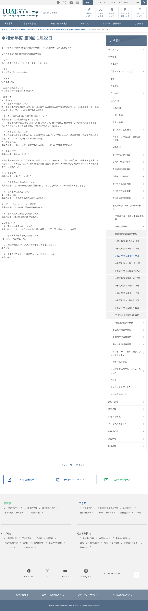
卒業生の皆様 (111, 14)
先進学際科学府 (11, 543)
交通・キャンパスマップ (122, 71)
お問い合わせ (124, 2)
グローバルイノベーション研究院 (19, 547)
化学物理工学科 (86, 513)
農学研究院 (12, 538)
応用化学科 (128, 508)
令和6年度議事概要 (121, 169)
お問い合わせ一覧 (122, 479)
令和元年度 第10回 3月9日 (127, 241)
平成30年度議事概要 (122, 330)
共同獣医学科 (34, 513)
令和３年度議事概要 (122, 191)
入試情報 (139, 23)
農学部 (7, 503)
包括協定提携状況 (119, 394)
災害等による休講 (50, 13)
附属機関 (112, 446)
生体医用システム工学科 (107, 508)
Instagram (78, 2)
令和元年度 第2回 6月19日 (127, 300)
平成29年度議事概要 (122, 337)
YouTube (71, 2)
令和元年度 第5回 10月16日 (127, 278)
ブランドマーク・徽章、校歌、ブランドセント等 (126, 353)
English (136, 2)
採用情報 (84, 547)
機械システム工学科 (106, 513)
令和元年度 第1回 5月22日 (127, 308)
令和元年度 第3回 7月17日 (127, 293)
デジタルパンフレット (74, 479)
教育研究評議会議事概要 (76, 30)
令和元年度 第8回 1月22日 (127, 256)
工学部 (82, 503)
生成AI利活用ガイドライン (123, 387)
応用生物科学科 (30, 508)
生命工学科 (87, 508)
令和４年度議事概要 (122, 183)
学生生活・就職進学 (112, 23)
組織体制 (31, 30)
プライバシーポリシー (88, 595)
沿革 (113, 79)
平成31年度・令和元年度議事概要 (51, 30)
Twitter (64, 2)
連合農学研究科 (55, 543)
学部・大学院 (30, 23)
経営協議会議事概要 (124, 322)
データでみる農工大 (117, 424)
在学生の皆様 (100, 14)
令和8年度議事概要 (121, 155)
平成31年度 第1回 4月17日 (127, 315)
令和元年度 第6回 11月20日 (127, 271)
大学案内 (8, 23)
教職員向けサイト (131, 543)
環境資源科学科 (48, 508)
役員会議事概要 (122, 226)
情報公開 (112, 409)
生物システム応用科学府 (33, 543)
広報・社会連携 (115, 416)
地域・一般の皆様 (140, 14)
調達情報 (112, 439)
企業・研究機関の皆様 (125, 14)
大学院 (7, 533)
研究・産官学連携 (59, 23)
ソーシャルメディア (115, 573)
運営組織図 (118, 122)
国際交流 (85, 23)
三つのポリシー (118, 93)
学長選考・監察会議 (122, 129)
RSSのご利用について (122, 595)
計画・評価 (113, 402)
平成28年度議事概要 (122, 344)
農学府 (50, 538)
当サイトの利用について (53, 595)
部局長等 (117, 147)
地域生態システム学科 (14, 513)
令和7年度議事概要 (121, 162)
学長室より (113, 49)
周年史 (114, 380)
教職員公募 (113, 431)
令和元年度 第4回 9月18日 (127, 285)
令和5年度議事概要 (121, 176)
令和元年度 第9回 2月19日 (127, 248)
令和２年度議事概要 (122, 198)
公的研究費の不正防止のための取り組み (126, 371)
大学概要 (22, 30)
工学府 (39, 538)
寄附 (87, 3)
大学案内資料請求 (26, 479)
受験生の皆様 (89, 14)
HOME (4, 30)
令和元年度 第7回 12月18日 (127, 263)
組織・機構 (118, 115)
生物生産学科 (13, 508)
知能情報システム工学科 (130, 513)
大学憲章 (115, 86)
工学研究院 (26, 538)
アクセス (112, 2)
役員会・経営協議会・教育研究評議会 (127, 138)
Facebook (58, 2)
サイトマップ (100, 2)
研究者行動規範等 (119, 362)
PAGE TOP (136, 575)
